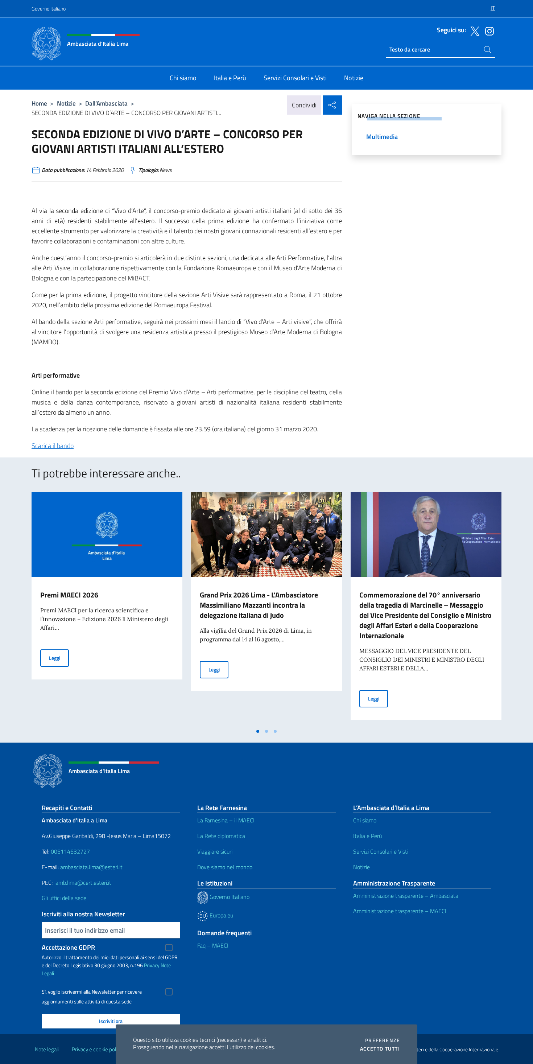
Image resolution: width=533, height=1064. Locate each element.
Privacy (152, 965)
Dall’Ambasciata (106, 103)
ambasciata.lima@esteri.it (91, 867)
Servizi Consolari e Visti (380, 851)
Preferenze (382, 1040)
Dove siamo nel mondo (224, 867)
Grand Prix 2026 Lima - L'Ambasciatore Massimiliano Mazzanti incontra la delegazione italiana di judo (259, 605)
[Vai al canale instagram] (487, 30)
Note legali (47, 1049)
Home (39, 103)
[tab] (257, 731)
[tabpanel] (107, 608)
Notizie (66, 103)
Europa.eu (220, 915)
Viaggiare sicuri (214, 851)
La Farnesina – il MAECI (226, 820)
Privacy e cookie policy (97, 1049)
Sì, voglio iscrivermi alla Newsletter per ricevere (92, 992)
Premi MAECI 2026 (69, 594)
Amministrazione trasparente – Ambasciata (405, 895)
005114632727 (70, 851)
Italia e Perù (367, 835)
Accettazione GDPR (68, 947)
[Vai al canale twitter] (473, 30)
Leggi (59, 658)
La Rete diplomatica (221, 835)
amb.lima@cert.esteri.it (83, 882)
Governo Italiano (49, 8)
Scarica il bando (53, 446)
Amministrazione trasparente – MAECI (399, 911)
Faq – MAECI (212, 945)
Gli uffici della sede (64, 897)
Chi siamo (364, 820)
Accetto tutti (380, 1048)
